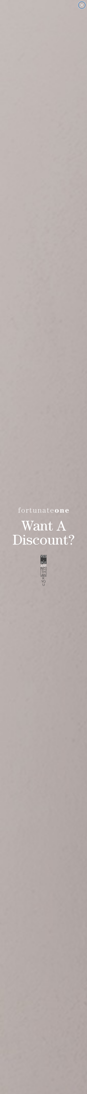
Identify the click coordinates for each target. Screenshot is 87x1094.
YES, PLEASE (43, 559)
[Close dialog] (81, 5)
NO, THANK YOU (43, 571)
